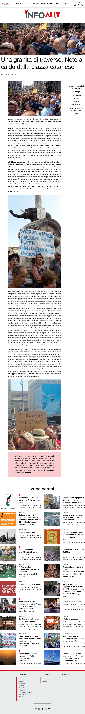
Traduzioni (21, 699)
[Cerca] (82, 5)
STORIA (66, 3)
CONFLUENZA (46, 3)
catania (76, 101)
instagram (19, 472)
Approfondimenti (25, 547)
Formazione (22, 690)
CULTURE (27, 3)
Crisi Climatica (24, 564)
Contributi (21, 685)
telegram (48, 468)
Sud (76, 114)
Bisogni (77, 92)
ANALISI (36, 3)
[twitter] (75, 5)
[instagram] (78, 2)
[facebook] (82, 2)
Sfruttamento (22, 683)
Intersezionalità (22, 694)
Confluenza (23, 529)
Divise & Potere (22, 688)
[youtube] (78, 5)
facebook (50, 470)
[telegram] (75, 2)
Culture (63, 679)
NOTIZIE (19, 3)
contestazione (76, 105)
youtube (28, 472)
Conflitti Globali (68, 633)
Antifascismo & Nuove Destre (25, 692)
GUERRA (57, 3)
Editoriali (45, 681)
